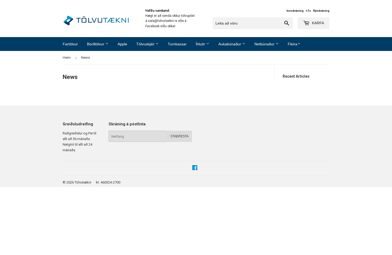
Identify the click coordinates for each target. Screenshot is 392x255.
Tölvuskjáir (145, 44)
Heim (67, 57)
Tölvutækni (83, 182)
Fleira (292, 44)
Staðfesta (179, 136)
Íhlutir (201, 44)
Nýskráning (321, 11)
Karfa (317, 23)
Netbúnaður (264, 44)
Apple (122, 44)
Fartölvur (70, 44)
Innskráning (294, 11)
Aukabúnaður (230, 44)
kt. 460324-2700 (108, 182)
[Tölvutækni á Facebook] (195, 168)
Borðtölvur (96, 44)
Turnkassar (177, 44)
